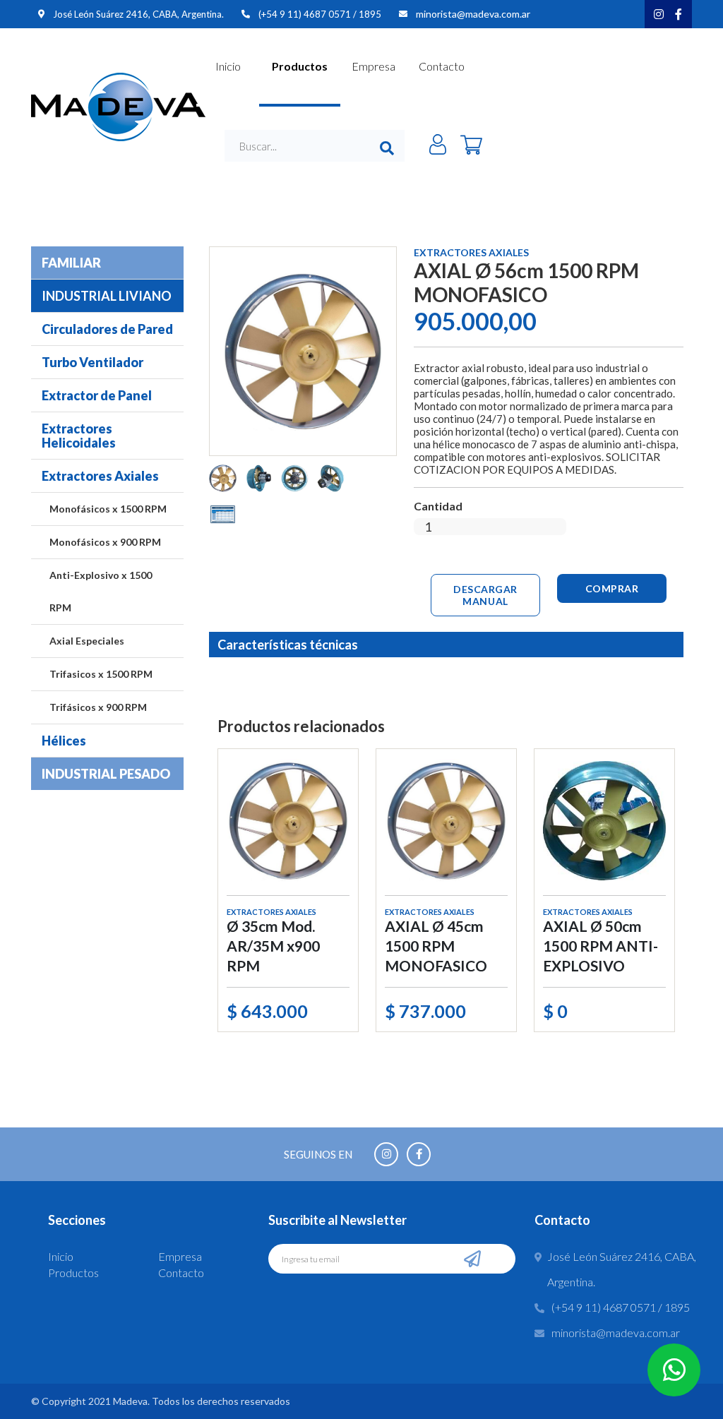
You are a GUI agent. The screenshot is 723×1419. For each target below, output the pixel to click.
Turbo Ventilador (92, 362)
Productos (300, 66)
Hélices (64, 740)
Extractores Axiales (100, 476)
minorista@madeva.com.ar (473, 14)
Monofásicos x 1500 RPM (108, 509)
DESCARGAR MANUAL (485, 595)
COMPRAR (612, 588)
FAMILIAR (71, 262)
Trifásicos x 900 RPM (98, 707)
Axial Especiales (86, 641)
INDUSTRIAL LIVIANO (107, 296)
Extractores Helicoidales (79, 435)
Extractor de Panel (97, 395)
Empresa (373, 66)
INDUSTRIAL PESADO (106, 774)
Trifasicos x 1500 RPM (101, 674)
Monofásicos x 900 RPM (105, 542)
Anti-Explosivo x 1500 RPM (100, 591)
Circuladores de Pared (107, 329)
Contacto (442, 66)
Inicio (228, 66)
